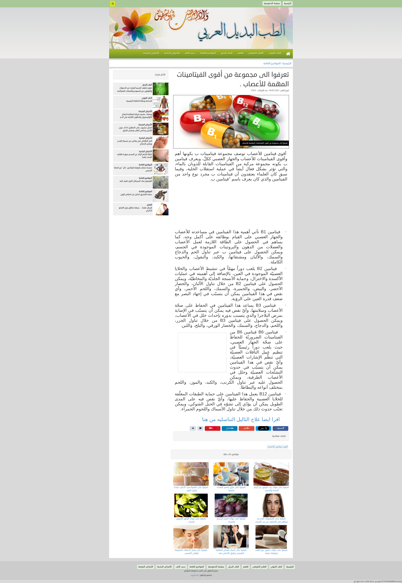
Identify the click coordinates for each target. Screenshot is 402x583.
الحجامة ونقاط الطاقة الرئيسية (139, 101)
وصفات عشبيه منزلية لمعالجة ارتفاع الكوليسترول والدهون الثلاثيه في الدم (136, 116)
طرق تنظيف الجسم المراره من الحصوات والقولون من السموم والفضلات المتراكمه (134, 90)
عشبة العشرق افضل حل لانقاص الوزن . (136, 194)
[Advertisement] (231, 206)
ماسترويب (194, 575)
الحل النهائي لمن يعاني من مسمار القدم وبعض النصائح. (134, 142)
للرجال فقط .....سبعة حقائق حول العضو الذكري (135, 209)
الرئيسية (286, 63)
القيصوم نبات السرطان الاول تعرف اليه (136, 181)
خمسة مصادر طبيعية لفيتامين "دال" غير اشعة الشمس (133, 169)
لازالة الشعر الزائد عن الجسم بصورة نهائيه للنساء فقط (134, 156)
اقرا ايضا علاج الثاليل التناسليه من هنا (242, 419)
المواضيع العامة (272, 63)
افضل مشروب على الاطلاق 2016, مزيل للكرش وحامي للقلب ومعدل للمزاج (135, 129)
